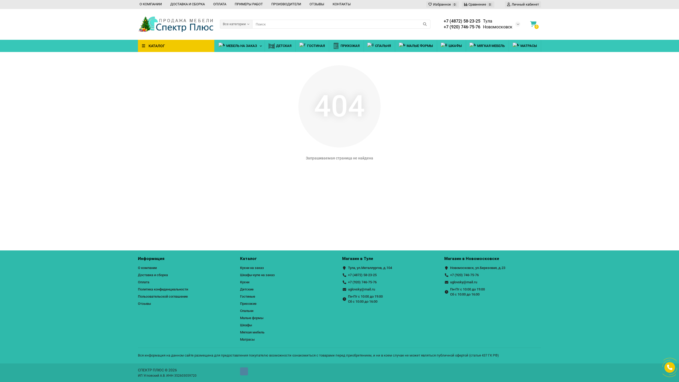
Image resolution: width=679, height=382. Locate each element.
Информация (151, 258)
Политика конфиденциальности (163, 289)
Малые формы (420, 46)
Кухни (244, 282)
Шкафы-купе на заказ (257, 275)
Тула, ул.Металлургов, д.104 (370, 268)
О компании (147, 268)
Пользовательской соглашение (163, 296)
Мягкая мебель (491, 46)
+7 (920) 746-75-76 (362, 282)
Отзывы (144, 304)
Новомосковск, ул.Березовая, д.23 (477, 268)
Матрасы (528, 46)
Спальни (246, 311)
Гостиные (247, 296)
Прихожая (350, 46)
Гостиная (316, 46)
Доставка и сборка (153, 275)
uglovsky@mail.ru (361, 289)
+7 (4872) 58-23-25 (362, 275)
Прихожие (248, 304)
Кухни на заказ (252, 268)
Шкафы (455, 46)
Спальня (383, 46)
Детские (247, 289)
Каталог (248, 258)
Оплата (143, 282)
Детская (283, 46)
